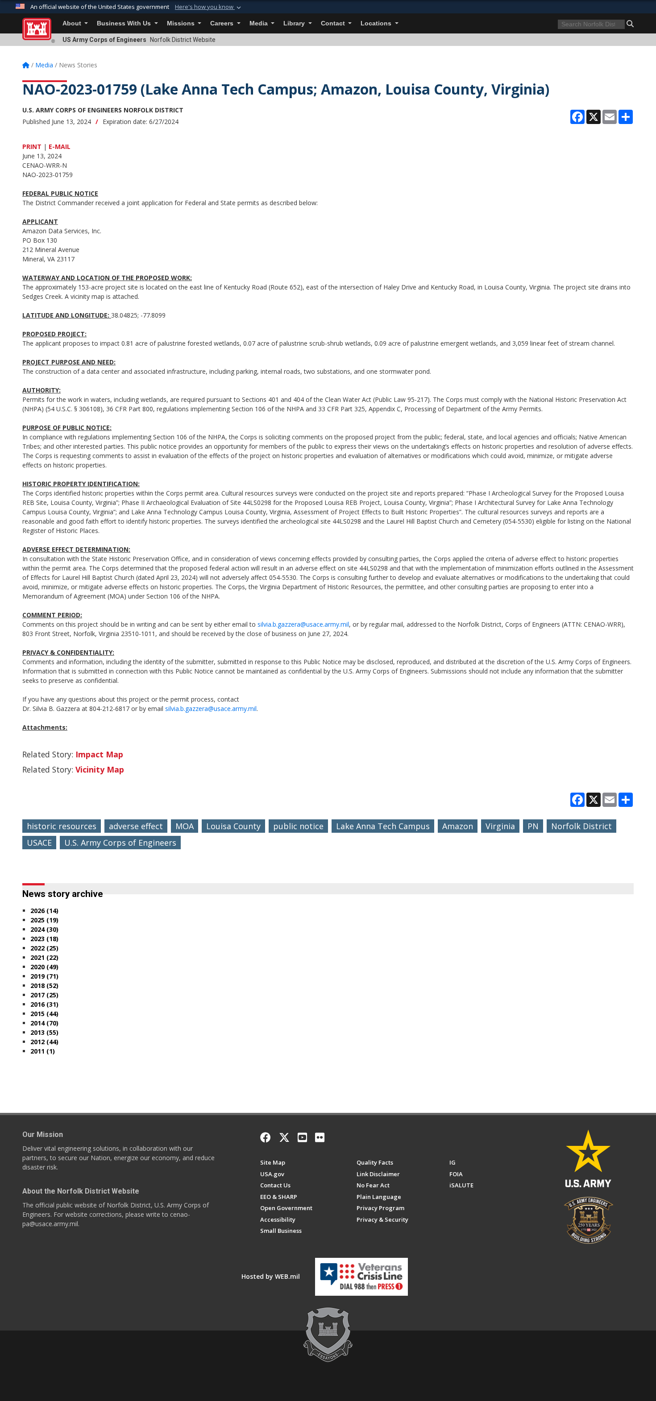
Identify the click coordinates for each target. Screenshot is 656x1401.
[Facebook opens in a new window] (265, 1137)
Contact (334, 23)
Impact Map (99, 754)
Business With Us (125, 23)
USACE (39, 842)
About (72, 23)
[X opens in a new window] (284, 1137)
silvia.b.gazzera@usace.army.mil (303, 624)
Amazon (457, 826)
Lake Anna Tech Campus (383, 826)
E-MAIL (60, 146)
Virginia (500, 826)
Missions (181, 23)
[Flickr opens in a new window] (319, 1137)
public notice (298, 826)
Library (295, 23)
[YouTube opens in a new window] (302, 1137)
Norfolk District (581, 826)
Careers (222, 23)
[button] (209, 7)
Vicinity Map (99, 769)
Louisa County (233, 826)
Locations (377, 23)
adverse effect (136, 826)
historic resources (61, 826)
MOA (184, 826)
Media (259, 23)
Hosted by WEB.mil (270, 1276)
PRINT (32, 146)
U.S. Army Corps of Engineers (120, 842)
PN (533, 826)
